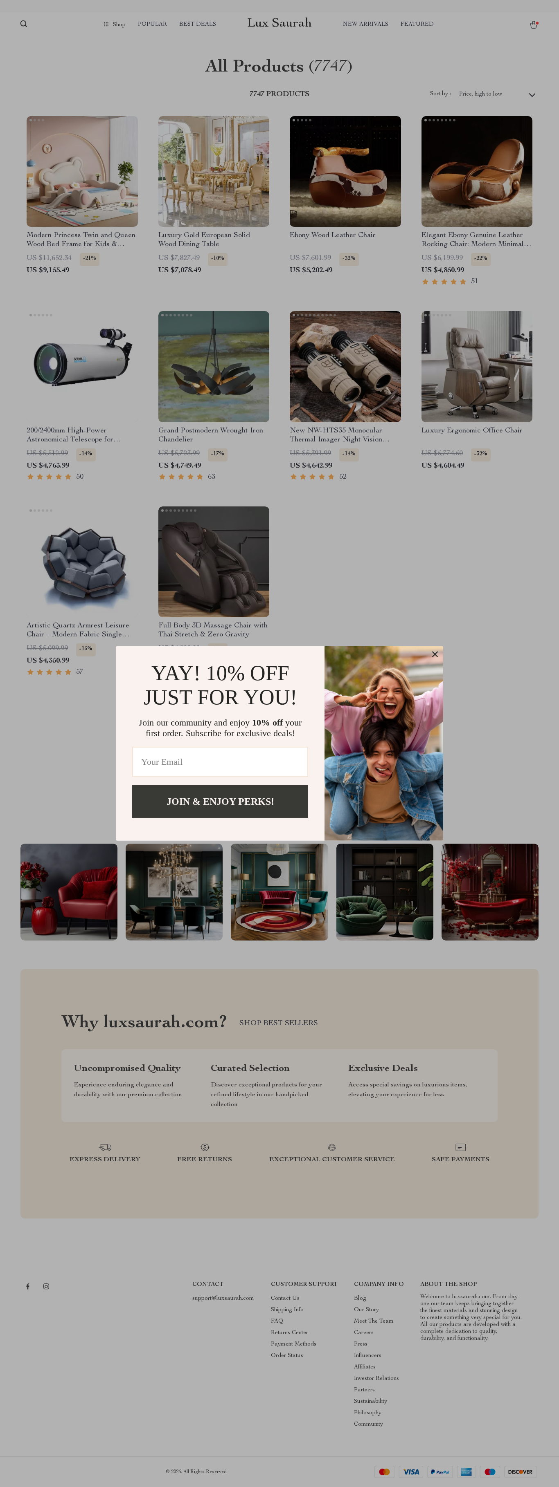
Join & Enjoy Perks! (220, 801)
